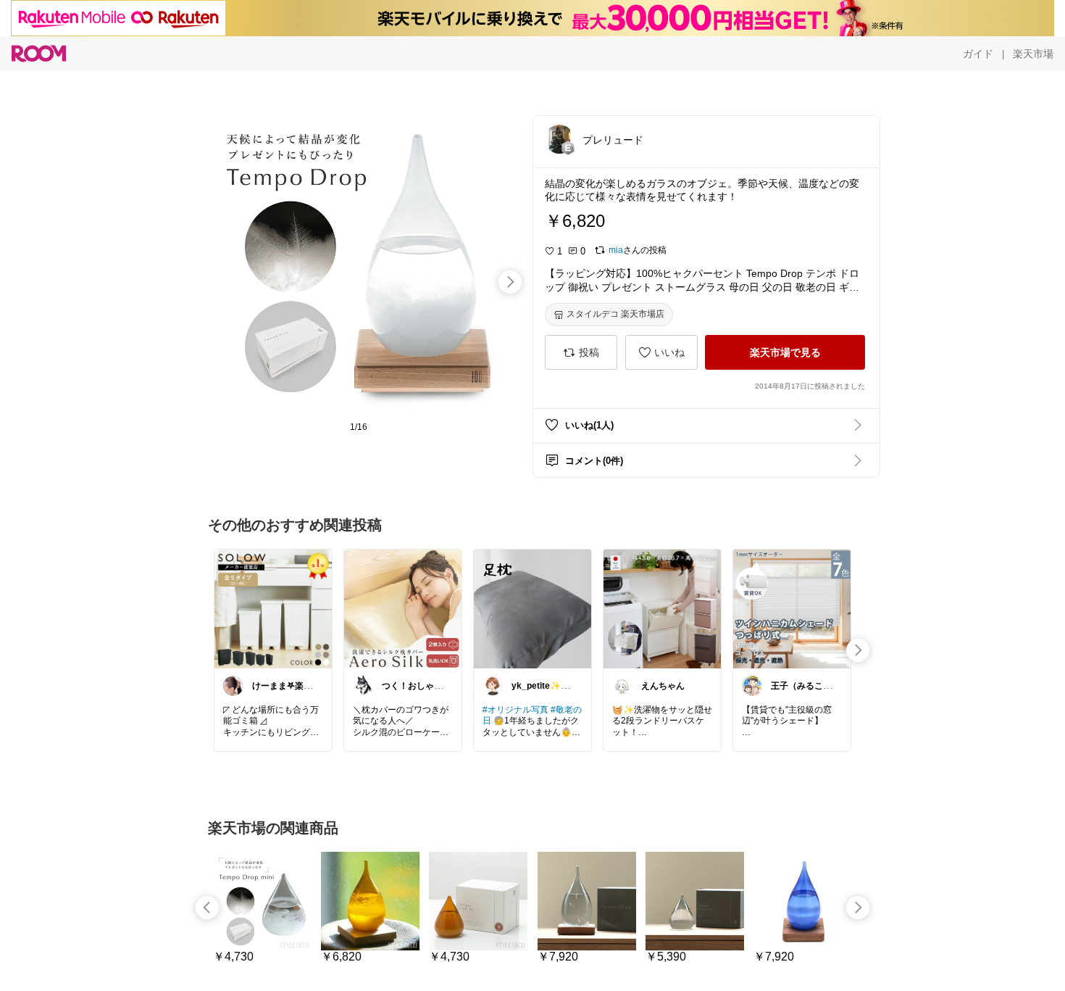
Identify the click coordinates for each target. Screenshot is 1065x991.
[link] (273, 608)
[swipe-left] (207, 907)
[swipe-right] (510, 282)
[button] (559, 139)
